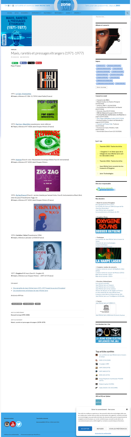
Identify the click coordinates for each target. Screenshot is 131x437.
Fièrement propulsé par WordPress (30, 434)
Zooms (68, 13)
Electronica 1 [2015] (114, 65)
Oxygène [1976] (28, 303)
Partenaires (58, 13)
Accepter (85, 429)
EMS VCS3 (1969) (105, 360)
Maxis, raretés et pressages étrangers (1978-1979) (28, 321)
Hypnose (19, 160)
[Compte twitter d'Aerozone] (19, 424)
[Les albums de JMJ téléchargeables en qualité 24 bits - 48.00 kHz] (98, 402)
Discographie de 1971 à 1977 (105, 204)
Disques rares (17, 303)
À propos (77, 13)
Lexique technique (101, 245)
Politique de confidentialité (11, 434)
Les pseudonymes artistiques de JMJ (107, 212)
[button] (127, 409)
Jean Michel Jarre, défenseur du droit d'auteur (110, 315)
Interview (101, 65)
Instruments (36, 13)
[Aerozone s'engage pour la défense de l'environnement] (106, 189)
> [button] (118, 40)
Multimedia (47, 13)
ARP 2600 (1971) (104, 371)
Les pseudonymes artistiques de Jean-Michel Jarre (30, 290)
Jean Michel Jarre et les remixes (106, 289)
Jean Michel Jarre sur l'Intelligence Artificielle (110, 296)
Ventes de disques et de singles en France (109, 290)
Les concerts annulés (102, 283)
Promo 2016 (118, 68)
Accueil (9, 13)
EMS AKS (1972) (104, 375)
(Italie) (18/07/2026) (110, 118)
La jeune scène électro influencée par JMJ (109, 294)
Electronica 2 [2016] (103, 71)
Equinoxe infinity (102, 74)
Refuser (100, 429)
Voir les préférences (118, 429)
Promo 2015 (115, 77)
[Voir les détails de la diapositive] (108, 41)
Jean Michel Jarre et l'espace (105, 285)
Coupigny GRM (104, 364)
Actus (16, 13)
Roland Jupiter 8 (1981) (106, 384)
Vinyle (38, 303)
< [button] (98, 40)
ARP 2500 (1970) (104, 367)
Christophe (25, 57)
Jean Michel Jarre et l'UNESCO (105, 303)
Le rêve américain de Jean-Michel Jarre (108, 292)
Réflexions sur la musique (105, 80)
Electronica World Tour (104, 68)
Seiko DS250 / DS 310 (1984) (108, 388)
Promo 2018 (120, 83)
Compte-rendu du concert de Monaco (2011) (110, 272)
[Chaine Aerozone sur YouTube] (13, 424)
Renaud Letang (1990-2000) (20, 314)
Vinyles (13, 49)
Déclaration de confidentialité (103, 433)
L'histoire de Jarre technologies (105, 243)
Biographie (24, 13)
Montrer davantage (101, 87)
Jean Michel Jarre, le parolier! (105, 210)
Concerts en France (116, 74)
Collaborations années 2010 (105, 83)
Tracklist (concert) (118, 71)
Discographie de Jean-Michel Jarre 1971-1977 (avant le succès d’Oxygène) (39, 288)
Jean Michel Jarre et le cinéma (105, 287)
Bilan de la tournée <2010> (104, 276)
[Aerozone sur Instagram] (7, 424)
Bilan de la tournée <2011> (104, 274)
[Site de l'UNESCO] (106, 309)
